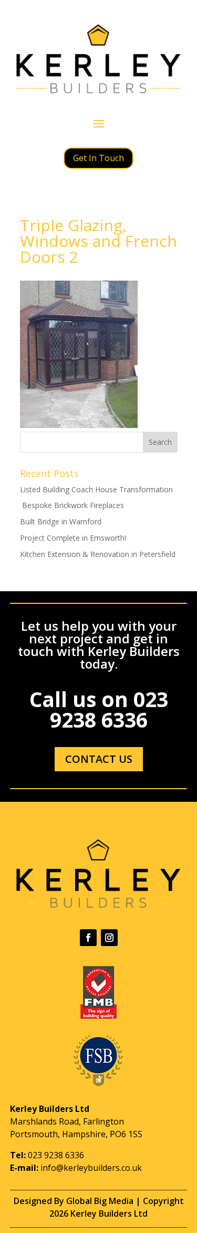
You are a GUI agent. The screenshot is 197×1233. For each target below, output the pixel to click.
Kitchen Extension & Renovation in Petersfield (97, 554)
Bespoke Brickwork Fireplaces (72, 505)
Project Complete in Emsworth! (73, 538)
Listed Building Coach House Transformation (96, 489)
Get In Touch (98, 158)
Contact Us (98, 759)
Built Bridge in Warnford (60, 521)
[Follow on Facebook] (88, 937)
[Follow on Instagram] (109, 937)
